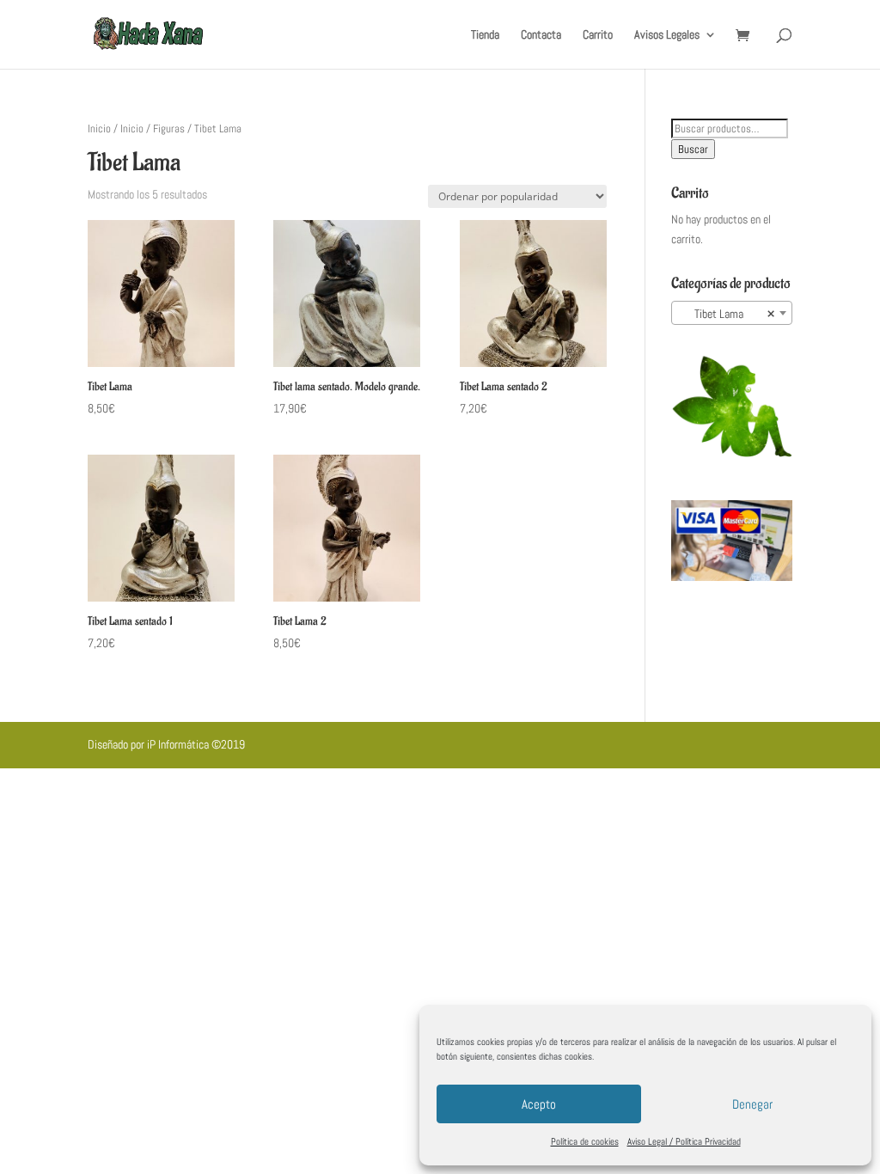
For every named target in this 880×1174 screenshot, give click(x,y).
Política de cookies (585, 1141)
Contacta (541, 35)
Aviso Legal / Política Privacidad (684, 1141)
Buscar (693, 149)
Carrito (598, 35)
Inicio (99, 128)
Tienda (485, 35)
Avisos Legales (667, 35)
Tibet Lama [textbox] (726, 313)
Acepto (539, 1104)
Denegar (752, 1104)
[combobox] (731, 313)
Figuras (169, 128)
